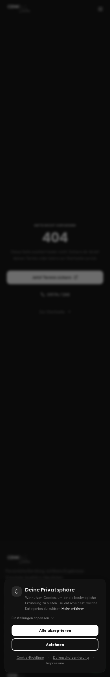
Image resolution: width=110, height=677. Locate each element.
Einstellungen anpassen (30, 618)
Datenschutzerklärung (71, 657)
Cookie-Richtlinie (30, 657)
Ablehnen (55, 644)
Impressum (55, 663)
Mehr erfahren (73, 608)
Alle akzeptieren (55, 630)
